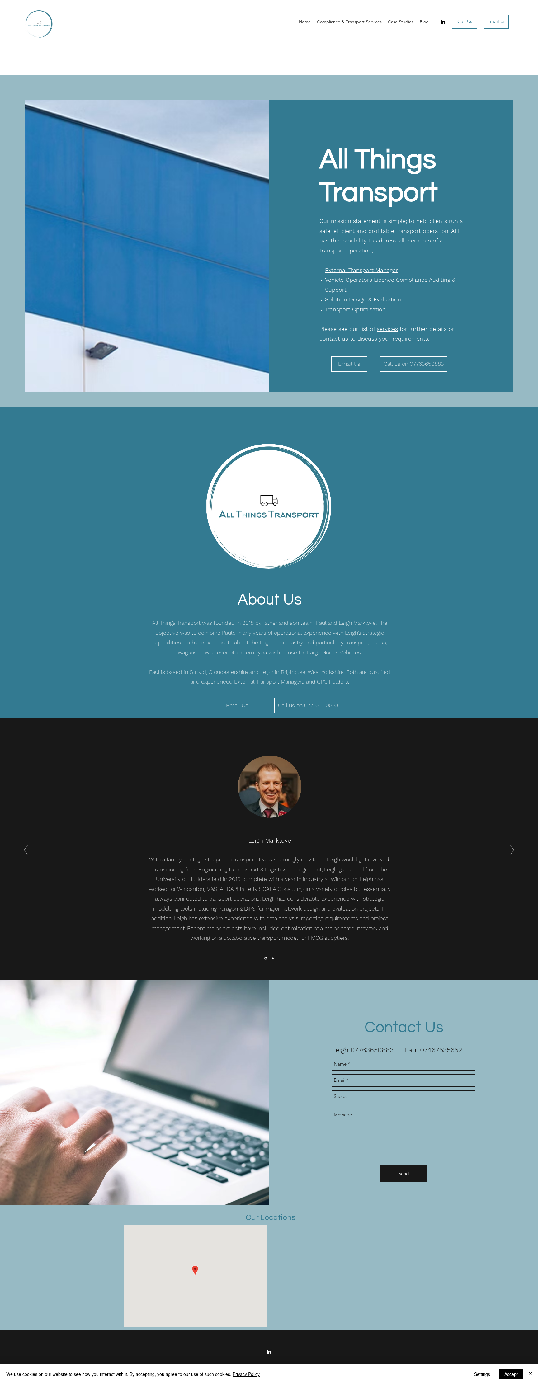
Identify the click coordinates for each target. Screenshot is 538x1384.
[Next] (512, 850)
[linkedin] (443, 22)
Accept (511, 1374)
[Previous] (25, 850)
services (387, 329)
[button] (413, 364)
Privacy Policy (246, 1374)
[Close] (530, 1374)
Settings (482, 1374)
